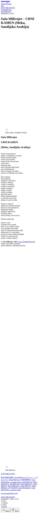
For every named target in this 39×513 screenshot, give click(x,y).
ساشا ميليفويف (15, 490)
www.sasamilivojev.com (26, 242)
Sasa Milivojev (15, 484)
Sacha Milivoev (25, 486)
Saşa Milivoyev (20, 477)
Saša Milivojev (6, 12)
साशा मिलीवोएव (25, 480)
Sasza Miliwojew (14, 486)
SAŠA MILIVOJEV (8, 474)
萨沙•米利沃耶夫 (7, 477)
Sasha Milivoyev (14, 480)
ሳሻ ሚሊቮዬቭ (12, 488)
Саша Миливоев (24, 488)
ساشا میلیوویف (15, 482)
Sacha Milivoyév (26, 484)
